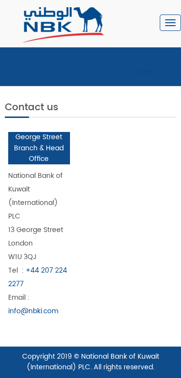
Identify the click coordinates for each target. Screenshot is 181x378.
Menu (147, 71)
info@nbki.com (33, 311)
